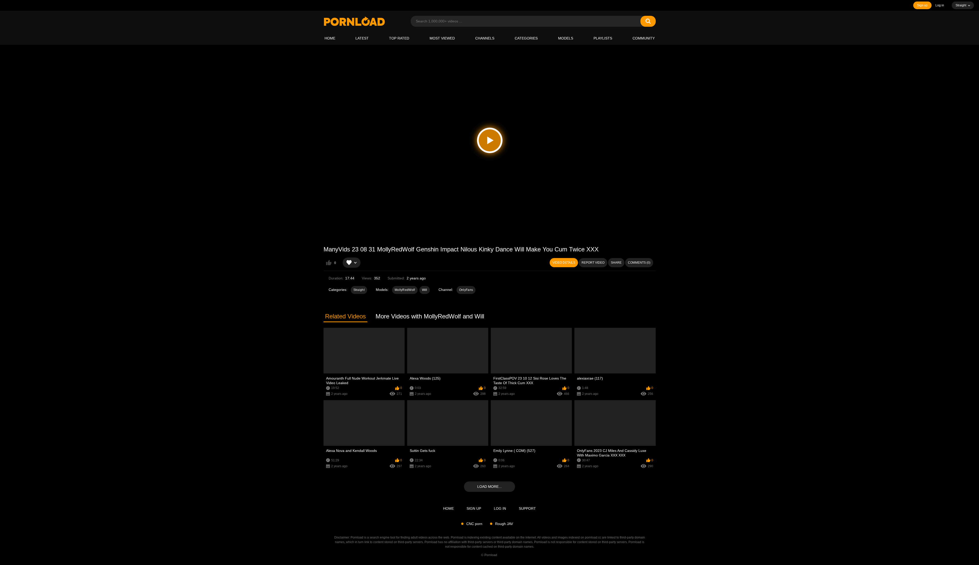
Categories (526, 38)
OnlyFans (466, 290)
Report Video (593, 262)
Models (565, 38)
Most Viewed (442, 38)
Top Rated (399, 38)
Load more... (489, 487)
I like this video (328, 262)
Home (330, 38)
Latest (362, 38)
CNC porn (474, 524)
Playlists (603, 38)
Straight (359, 290)
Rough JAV (504, 524)
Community (644, 38)
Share (616, 262)
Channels (484, 38)
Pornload (490, 555)
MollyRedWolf (405, 290)
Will (424, 290)
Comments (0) (639, 262)
